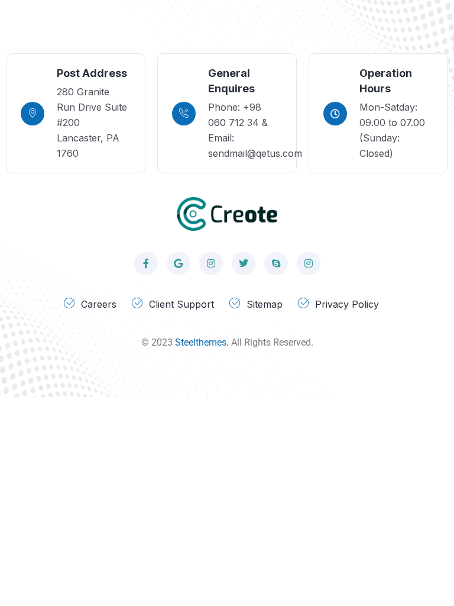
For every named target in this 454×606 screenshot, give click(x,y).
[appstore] (178, 263)
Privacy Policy (347, 304)
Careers (98, 304)
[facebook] (146, 263)
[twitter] (243, 263)
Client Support (181, 304)
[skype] (276, 263)
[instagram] (211, 263)
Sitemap (265, 304)
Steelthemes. (202, 342)
